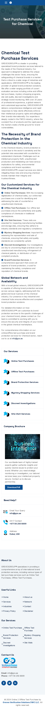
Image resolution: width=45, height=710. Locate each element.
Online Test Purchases (22, 361)
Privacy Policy (9, 611)
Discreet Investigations (23, 403)
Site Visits (28, 642)
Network (28, 602)
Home (5, 597)
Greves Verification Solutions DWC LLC (21, 702)
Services (7, 602)
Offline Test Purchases (22, 371)
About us (28, 597)
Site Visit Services (20, 414)
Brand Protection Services (24, 382)
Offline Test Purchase (29, 629)
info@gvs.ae (17, 338)
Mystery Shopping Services (25, 392)
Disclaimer (28, 611)
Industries (7, 606)
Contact (27, 606)
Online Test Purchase (12, 628)
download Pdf (13, 487)
